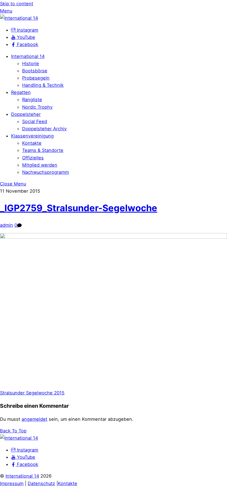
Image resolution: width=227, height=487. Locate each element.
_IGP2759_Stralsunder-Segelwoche (78, 207)
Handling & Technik (43, 85)
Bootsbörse (34, 70)
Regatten (21, 92)
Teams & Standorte (42, 150)
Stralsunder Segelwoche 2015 (32, 393)
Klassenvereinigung (32, 136)
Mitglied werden (39, 165)
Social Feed (34, 121)
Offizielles (33, 157)
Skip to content (16, 3)
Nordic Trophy (37, 107)
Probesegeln (36, 78)
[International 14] (19, 18)
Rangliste (32, 99)
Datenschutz (41, 483)
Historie (30, 63)
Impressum (12, 483)
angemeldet (34, 419)
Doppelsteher (26, 114)
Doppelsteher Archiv (44, 128)
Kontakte (32, 143)
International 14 (28, 56)
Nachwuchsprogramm (45, 172)
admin (6, 225)
